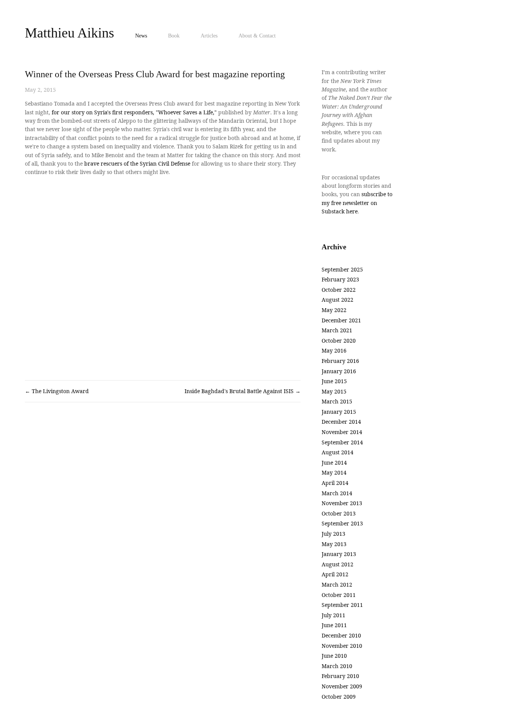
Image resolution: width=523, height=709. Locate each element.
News (141, 36)
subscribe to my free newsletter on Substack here (358, 202)
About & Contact (257, 36)
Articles (209, 36)
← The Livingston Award (57, 391)
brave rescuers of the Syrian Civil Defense (137, 163)
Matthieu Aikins (69, 33)
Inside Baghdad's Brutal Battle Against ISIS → (243, 391)
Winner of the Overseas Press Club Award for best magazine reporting (155, 74)
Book (174, 36)
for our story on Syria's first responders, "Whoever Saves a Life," (134, 112)
